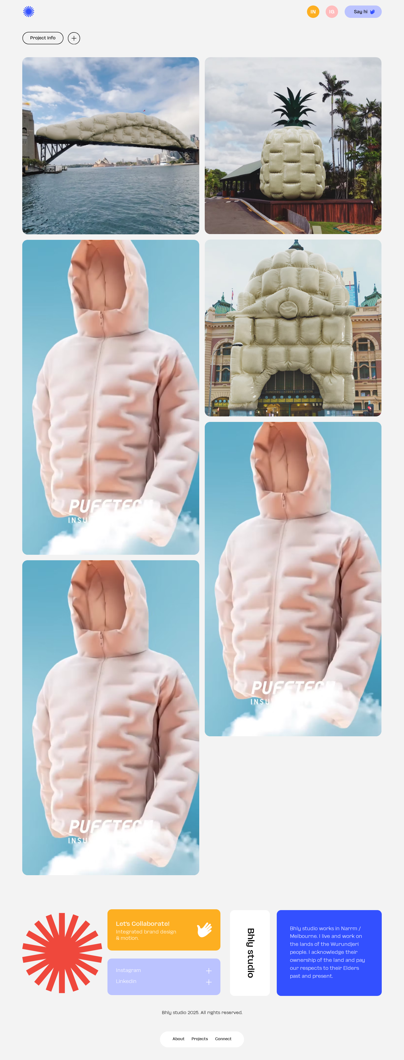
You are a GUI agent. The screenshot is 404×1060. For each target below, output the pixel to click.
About (179, 1039)
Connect (223, 1039)
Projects (200, 1039)
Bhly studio (250, 953)
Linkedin (126, 981)
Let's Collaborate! (143, 924)
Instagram (128, 970)
